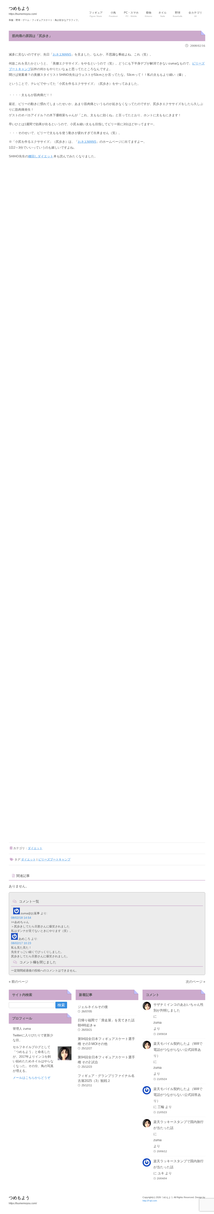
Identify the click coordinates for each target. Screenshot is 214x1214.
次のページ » (195, 981)
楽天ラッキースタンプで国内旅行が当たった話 (178, 1125)
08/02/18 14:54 (21, 917)
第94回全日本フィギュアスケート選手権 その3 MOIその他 (106, 1041)
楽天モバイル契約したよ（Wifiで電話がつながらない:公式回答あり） (178, 1049)
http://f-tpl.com (150, 1200)
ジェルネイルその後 (93, 1007)
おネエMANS (62, 54)
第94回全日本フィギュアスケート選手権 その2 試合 (106, 1059)
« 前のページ (18, 981)
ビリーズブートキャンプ (54, 859)
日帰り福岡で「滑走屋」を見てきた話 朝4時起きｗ (107, 1022)
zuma (157, 1022)
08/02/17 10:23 (21, 943)
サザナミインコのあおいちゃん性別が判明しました (178, 1007)
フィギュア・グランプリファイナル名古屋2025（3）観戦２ (106, 1078)
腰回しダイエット (40, 156)
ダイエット (35, 848)
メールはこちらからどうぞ (31, 1077)
